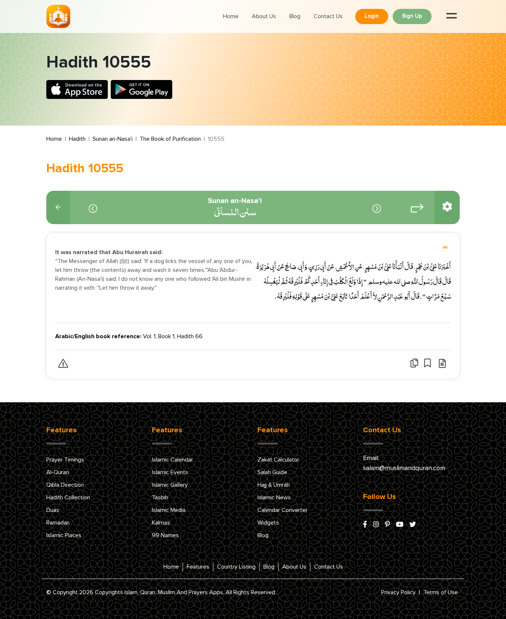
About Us (264, 16)
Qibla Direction (65, 485)
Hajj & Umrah (273, 485)
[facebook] (365, 525)
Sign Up (412, 16)
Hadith (77, 139)
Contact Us (328, 16)
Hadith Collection (68, 497)
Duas (52, 510)
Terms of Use (440, 592)
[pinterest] (387, 525)
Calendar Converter (282, 510)
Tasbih (160, 497)
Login (371, 16)
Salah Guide (272, 472)
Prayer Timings (65, 460)
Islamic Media (169, 510)
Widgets (268, 523)
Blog (294, 16)
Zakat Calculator (278, 460)
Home (231, 16)
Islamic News (274, 497)
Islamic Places (63, 535)
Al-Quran (57, 472)
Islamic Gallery (170, 485)
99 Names (165, 535)
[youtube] (399, 525)
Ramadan (58, 523)
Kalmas (161, 523)
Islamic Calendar (172, 460)
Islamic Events (170, 472)
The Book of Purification (170, 139)
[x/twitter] (412, 525)
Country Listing (236, 567)
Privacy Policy (398, 592)
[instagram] (376, 525)
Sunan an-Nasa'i (113, 139)
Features (198, 567)
